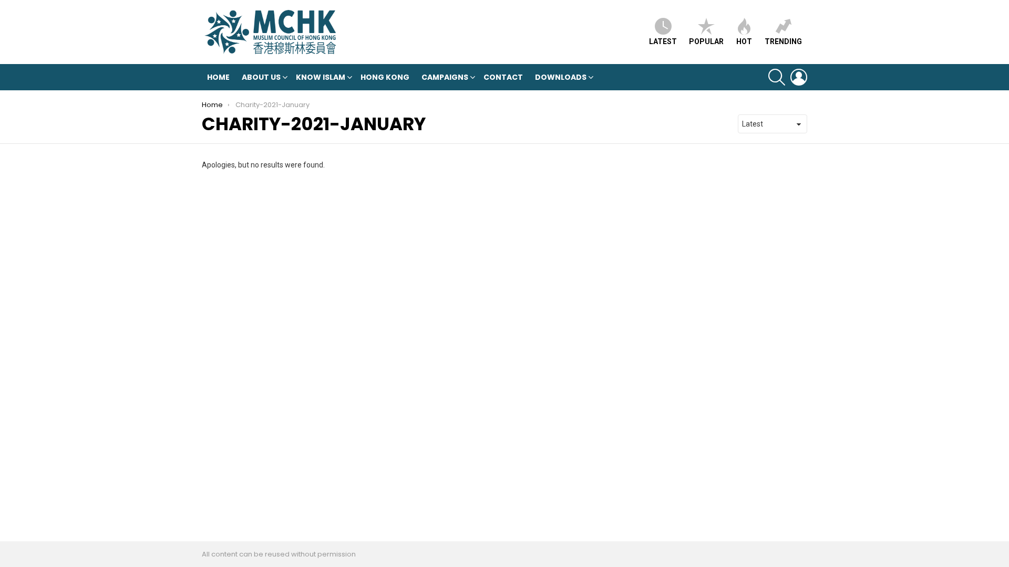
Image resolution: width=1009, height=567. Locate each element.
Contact (503, 77)
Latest (663, 41)
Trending (783, 41)
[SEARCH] (776, 77)
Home (218, 77)
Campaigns (444, 77)
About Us (261, 77)
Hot (744, 41)
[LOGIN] (798, 77)
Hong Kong (385, 77)
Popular (706, 41)
